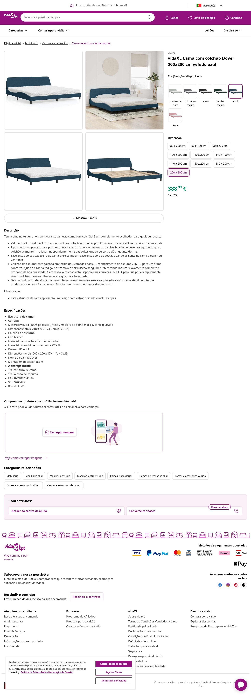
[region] (70, 673)
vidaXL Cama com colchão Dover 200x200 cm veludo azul (201, 61)
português (209, 5)
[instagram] (228, 585)
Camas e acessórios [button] (121, 476)
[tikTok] (243, 585)
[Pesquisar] (149, 17)
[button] (98, 5)
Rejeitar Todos (114, 672)
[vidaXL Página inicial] (11, 15)
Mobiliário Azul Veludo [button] (90, 476)
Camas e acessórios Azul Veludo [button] (25, 485)
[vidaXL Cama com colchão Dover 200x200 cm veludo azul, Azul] (43, 90)
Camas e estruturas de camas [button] (64, 485)
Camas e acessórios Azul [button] (154, 476)
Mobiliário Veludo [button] (60, 476)
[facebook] (220, 585)
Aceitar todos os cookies (113, 663)
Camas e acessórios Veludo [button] (190, 476)
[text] (177, 189)
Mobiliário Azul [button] (34, 476)
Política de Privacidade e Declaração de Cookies (47, 672)
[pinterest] (236, 585)
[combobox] (87, 17)
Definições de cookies (142, 641)
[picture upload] (107, 432)
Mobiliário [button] (12, 476)
